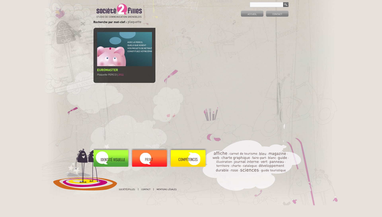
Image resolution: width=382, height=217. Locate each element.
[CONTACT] (277, 14)
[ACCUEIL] (252, 14)
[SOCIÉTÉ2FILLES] (127, 189)
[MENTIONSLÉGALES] (167, 189)
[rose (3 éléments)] (234, 170)
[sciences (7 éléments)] (249, 169)
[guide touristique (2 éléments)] (273, 170)
